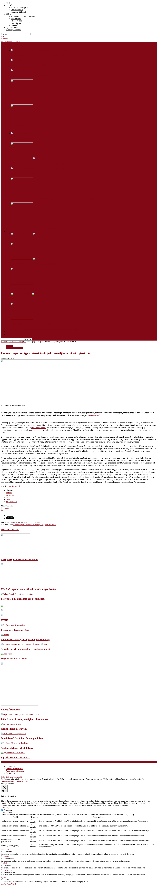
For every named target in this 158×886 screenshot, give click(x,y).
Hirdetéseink (16, 19)
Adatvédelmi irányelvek (15, 771)
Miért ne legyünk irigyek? (14, 728)
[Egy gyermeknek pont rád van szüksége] (18, 60)
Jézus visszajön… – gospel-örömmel (29, 288)
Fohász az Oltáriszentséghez (15, 630)
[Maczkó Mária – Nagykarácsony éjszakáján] (22, 319)
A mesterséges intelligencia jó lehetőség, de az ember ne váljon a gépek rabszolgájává (55, 198)
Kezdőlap (5, 342)
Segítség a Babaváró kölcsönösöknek (30, 75)
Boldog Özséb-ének (10, 709)
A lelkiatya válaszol (13, 30)
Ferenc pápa (10, 495)
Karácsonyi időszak (18, 12)
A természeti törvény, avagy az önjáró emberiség (25, 639)
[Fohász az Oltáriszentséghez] (13, 625)
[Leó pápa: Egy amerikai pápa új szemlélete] (17, 594)
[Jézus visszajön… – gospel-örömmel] (22, 284)
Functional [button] (5, 849)
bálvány (9, 493)
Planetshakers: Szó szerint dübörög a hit (24, 522)
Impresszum (10, 766)
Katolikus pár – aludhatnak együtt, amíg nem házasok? (34, 525)
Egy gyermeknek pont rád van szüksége (31, 65)
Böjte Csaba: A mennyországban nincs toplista (24, 719)
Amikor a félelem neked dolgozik (17, 748)
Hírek (8, 3)
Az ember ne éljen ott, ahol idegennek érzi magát (25, 649)
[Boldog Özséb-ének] (19, 705)
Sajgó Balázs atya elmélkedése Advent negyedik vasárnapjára (43, 173)
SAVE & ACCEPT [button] (8, 884)
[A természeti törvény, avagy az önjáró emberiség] (5, 635)
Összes (13, 228)
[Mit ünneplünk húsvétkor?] (25, 234)
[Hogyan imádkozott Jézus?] (6, 654)
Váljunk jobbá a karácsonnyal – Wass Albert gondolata (39, 163)
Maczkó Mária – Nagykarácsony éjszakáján (32, 323)
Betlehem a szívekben (22, 138)
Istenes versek (16, 21)
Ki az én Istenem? (38, 427)
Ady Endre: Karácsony (22, 298)
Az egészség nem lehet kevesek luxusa (31, 125)
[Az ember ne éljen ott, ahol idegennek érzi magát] (24, 644)
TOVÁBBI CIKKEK (10, 530)
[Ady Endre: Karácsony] (24, 294)
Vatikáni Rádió (94, 415)
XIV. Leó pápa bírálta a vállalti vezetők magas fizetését (28, 589)
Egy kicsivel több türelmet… (15, 757)
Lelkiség (9, 5)
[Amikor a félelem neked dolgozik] (15, 743)
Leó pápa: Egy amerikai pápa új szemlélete (23, 598)
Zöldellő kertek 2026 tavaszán (26, 100)
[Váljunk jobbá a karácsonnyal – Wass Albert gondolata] (25, 158)
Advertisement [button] (6, 870)
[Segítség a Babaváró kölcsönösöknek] (32, 70)
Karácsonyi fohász (20, 223)
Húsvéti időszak (17, 10)
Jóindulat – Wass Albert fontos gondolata (22, 738)
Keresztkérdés (16, 23)
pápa (8, 499)
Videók (9, 14)
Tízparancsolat (11, 502)
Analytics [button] (4, 863)
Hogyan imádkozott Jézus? (15, 658)
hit (7, 497)
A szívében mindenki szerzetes (23, 16)
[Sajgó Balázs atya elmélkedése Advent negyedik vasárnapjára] (37, 168)
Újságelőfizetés (12, 27)
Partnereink (10, 773)
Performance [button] (6, 856)
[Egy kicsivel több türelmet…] (13, 753)
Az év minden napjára (19, 7)
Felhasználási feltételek (14, 769)
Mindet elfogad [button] (22, 781)
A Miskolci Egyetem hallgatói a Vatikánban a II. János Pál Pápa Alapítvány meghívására (55, 55)
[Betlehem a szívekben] (20, 133)
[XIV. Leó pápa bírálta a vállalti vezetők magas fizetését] (15, 584)
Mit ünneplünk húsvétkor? (24, 238)
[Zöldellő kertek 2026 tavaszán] (22, 95)
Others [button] (3, 877)
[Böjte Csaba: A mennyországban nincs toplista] (20, 714)
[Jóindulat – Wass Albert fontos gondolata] (13, 734)
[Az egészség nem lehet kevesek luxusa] (22, 120)
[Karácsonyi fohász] (22, 218)
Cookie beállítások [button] (8, 781)
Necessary (8, 810)
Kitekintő (14, 25)
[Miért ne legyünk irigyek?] (12, 724)
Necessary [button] (5, 807)
